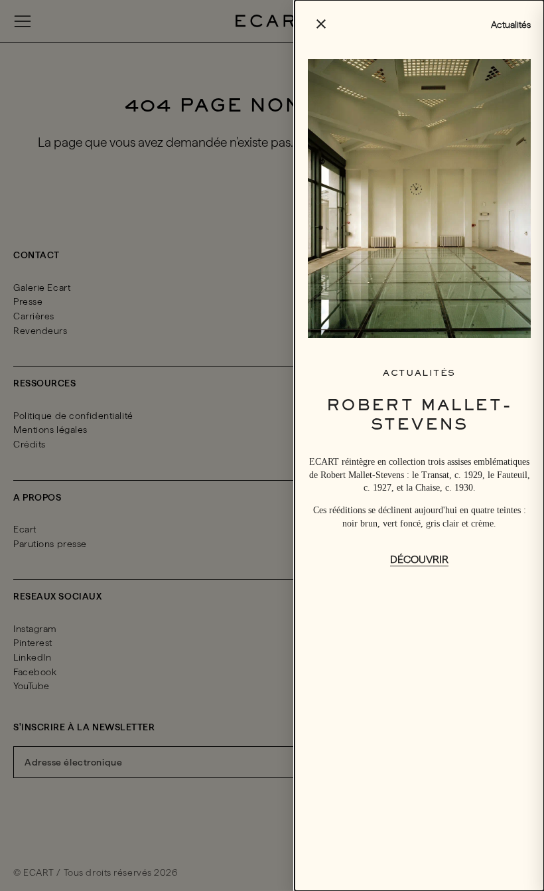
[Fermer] (272, 445)
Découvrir (419, 559)
